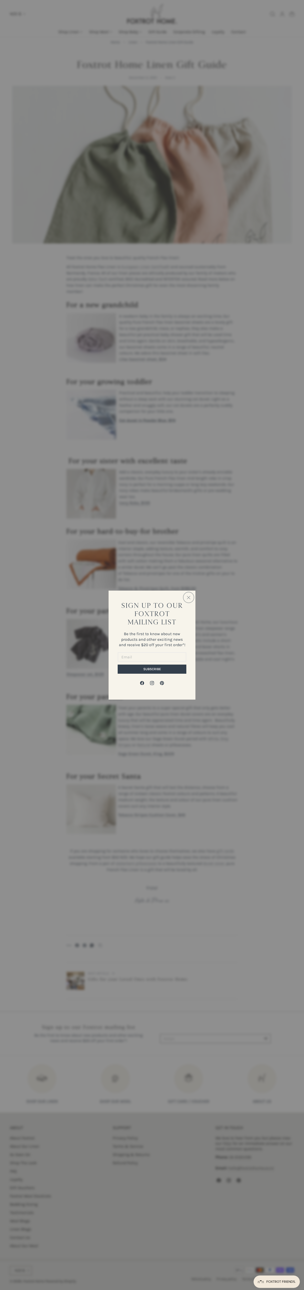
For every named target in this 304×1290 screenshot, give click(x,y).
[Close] (188, 597)
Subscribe (152, 669)
